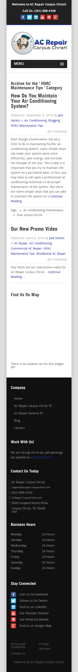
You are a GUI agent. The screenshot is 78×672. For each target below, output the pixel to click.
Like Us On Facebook (34, 594)
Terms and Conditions (18, 646)
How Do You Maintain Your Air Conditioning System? (34, 101)
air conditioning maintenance (43, 210)
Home (18, 398)
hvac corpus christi (29, 215)
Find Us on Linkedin (33, 607)
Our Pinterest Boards (34, 619)
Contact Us (18, 653)
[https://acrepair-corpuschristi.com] (39, 54)
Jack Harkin (56, 238)
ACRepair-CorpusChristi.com (27, 498)
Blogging (54, 120)
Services (44, 649)
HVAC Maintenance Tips (27, 126)
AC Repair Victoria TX (28, 413)
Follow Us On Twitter (34, 601)
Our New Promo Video (34, 229)
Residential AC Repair (51, 254)
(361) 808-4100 (45, 11)
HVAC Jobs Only (41, 457)
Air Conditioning (35, 120)
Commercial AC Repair (26, 248)
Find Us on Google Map (35, 626)
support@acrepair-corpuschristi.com (31, 487)
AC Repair (21, 243)
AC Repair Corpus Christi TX (33, 406)
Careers (19, 428)
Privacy (44, 644)
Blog (17, 420)
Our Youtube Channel (34, 613)
